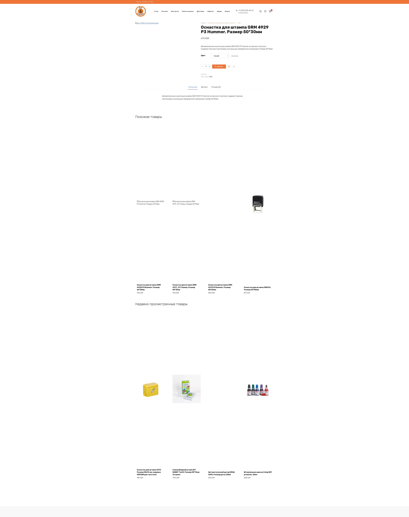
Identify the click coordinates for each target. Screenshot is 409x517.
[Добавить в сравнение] (234, 67)
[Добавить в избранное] (229, 67)
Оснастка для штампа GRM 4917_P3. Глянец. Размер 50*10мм (184, 287)
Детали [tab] (204, 87)
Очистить (234, 56)
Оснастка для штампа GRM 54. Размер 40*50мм (257, 288)
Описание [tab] (192, 87)
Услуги (227, 11)
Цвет (203, 55)
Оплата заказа (188, 11)
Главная (203, 23)
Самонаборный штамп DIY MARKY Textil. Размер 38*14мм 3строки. (186, 472)
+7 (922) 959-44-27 (245, 11)
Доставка (200, 11)
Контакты (175, 11)
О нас (156, 11)
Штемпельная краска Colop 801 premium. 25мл (258, 473)
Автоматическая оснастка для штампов (222, 23)
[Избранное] (265, 11)
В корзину (219, 66)
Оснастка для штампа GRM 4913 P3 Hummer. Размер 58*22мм (220, 287)
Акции (219, 11)
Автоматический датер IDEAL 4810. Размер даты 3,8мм (221, 473)
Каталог (165, 11)
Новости (210, 11)
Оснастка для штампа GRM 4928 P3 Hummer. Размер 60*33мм (149, 287)
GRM (239, 23)
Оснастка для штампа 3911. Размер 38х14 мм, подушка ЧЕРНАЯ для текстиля (149, 472)
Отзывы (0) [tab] (216, 87)
